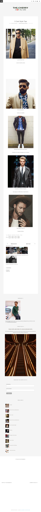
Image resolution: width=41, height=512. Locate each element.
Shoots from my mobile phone (14, 409)
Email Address (8, 384)
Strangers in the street (13, 435)
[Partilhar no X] (13, 237)
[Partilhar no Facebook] (10, 237)
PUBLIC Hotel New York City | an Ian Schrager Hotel (20, 329)
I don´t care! (11, 414)
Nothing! (11, 430)
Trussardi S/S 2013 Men (13, 445)
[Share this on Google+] (15, 237)
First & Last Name (9, 388)
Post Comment (31, 23)
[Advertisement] (20, 489)
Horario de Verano (12, 450)
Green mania (12, 440)
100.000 (11, 404)
